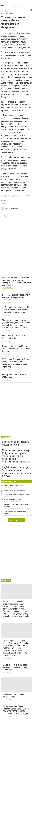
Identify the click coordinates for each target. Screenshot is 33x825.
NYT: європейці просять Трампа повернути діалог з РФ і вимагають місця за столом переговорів (16, 363)
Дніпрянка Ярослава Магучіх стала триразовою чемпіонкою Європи (16, 348)
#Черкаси (3, 203)
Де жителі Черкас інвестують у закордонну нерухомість (16, 296)
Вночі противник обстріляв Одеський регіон (14, 336)
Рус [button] (6, 10)
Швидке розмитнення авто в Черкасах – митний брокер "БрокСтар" (16, 667)
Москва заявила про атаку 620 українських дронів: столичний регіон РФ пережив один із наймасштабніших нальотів (16, 324)
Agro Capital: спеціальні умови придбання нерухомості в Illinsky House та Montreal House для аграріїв (16, 281)
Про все (3, 201)
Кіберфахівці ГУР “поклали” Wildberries (14, 375)
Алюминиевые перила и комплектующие (13, 695)
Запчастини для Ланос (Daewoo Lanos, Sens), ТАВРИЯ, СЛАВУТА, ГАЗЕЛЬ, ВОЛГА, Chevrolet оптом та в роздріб (16, 710)
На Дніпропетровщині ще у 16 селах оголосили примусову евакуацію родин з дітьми (15, 309)
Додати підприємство (16, 520)
